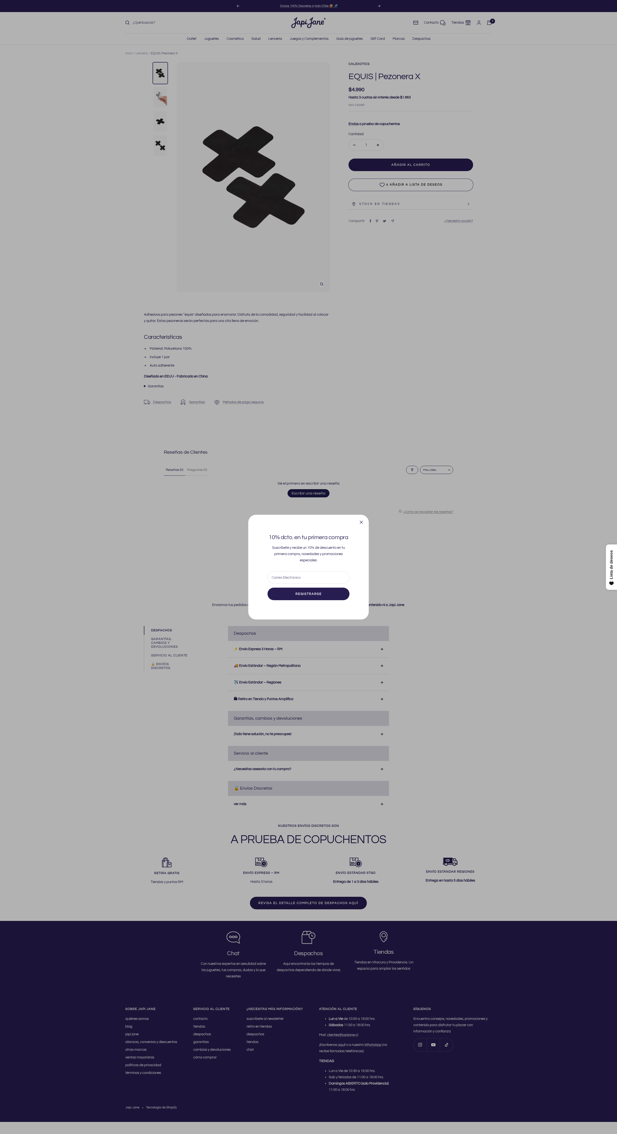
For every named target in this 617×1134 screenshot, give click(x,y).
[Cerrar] (361, 522)
